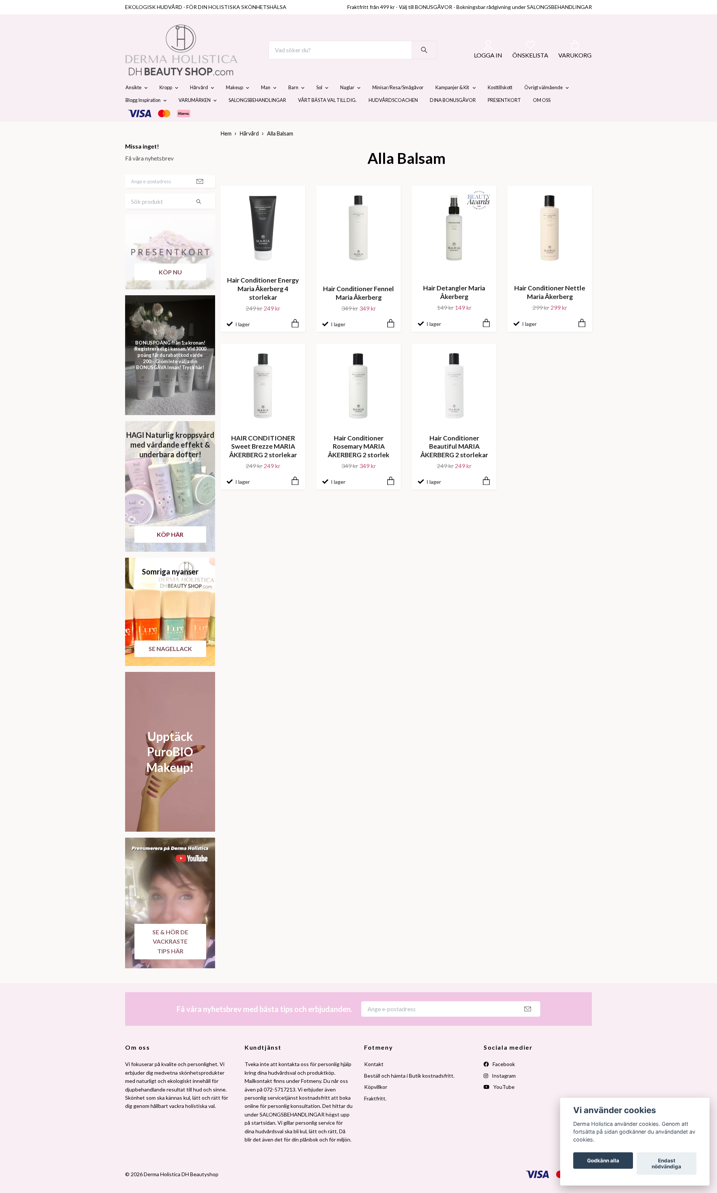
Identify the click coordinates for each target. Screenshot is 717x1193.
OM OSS (541, 118)
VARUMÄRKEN (195, 118)
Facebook (503, 1082)
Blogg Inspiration (143, 118)
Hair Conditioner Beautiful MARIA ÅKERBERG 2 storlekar (454, 464)
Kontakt (374, 1082)
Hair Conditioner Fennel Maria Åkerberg (358, 310)
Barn (293, 105)
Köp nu (170, 289)
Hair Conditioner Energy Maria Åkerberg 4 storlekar (263, 306)
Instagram (503, 1093)
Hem (226, 151)
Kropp (165, 105)
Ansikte (133, 105)
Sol (319, 105)
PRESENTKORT (504, 118)
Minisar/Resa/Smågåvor (397, 105)
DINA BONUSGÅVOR (453, 118)
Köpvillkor (375, 1104)
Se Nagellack (170, 666)
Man (265, 105)
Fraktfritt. (375, 1116)
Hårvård (199, 105)
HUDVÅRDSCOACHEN (393, 118)
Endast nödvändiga (666, 1163)
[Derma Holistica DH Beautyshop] (200, 59)
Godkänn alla (603, 1161)
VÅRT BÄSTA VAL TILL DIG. (327, 118)
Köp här (170, 551)
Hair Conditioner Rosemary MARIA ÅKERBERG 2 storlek (358, 464)
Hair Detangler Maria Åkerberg (454, 310)
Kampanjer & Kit (452, 105)
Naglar (347, 105)
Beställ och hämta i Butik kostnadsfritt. (409, 1093)
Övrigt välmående (543, 105)
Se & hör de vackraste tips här (170, 959)
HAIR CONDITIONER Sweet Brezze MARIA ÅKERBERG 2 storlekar (263, 464)
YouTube (503, 1104)
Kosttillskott (500, 105)
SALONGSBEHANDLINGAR (257, 118)
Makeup (234, 105)
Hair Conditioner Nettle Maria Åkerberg (549, 310)
